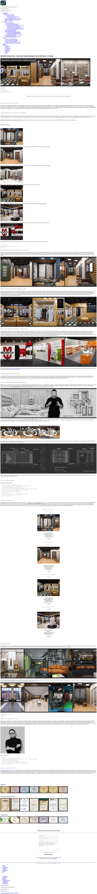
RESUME (4, 879)
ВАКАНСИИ (7, 51)
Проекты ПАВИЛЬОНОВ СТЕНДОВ (12, 19)
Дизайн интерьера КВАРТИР (10, 29)
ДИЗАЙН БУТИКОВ (4, 91)
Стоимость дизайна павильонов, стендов (13, 42)
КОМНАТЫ (5, 868)
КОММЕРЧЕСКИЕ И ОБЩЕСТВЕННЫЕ (8, 246)
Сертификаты (7, 49)
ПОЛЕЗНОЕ (5, 882)
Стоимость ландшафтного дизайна (11, 40)
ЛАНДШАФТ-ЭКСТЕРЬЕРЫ (6, 714)
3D (3, 872)
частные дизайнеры (6, 770)
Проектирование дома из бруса (13, 23)
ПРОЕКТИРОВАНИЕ (9, 22)
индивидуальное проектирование (13, 368)
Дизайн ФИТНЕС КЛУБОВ (10, 34)
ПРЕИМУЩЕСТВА (6, 880)
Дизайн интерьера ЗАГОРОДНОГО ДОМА (15, 25)
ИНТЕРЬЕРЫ (3, 713)
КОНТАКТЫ (5, 45)
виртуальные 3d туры (11, 17)
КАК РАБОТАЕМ (3, 90)
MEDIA (4, 44)
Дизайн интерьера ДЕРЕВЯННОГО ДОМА (15, 28)
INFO (4, 865)
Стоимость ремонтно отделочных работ (12, 43)
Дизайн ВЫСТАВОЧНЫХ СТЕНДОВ (14, 33)
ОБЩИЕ (4, 869)
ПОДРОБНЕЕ (48, 511)
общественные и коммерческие (13, 16)
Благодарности (8, 48)
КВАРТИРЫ (5, 867)
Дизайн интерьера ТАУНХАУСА (13, 26)
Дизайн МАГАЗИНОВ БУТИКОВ (13, 32)
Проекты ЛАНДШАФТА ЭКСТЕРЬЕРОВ (13, 18)
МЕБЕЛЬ (2, 716)
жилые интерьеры (10, 15)
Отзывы (6, 52)
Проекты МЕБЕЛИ (8, 20)
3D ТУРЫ (2, 247)
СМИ (6, 53)
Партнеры (7, 50)
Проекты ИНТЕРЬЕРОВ (9, 14)
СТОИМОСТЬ (3, 89)
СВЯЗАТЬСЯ (5, 883)
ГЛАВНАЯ (5, 12)
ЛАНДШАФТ (5, 870)
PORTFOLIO (5, 13)
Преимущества (8, 46)
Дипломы (7, 47)
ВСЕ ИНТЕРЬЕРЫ (4, 245)
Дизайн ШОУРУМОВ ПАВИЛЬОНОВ (12, 31)
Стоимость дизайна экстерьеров (11, 41)
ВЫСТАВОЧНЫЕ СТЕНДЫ (6, 92)
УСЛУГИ (4, 21)
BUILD (4, 871)
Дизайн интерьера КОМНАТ (10, 30)
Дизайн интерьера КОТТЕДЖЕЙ (11, 24)
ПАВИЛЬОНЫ (3, 715)
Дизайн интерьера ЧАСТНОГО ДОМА (14, 27)
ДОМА (4, 866)
